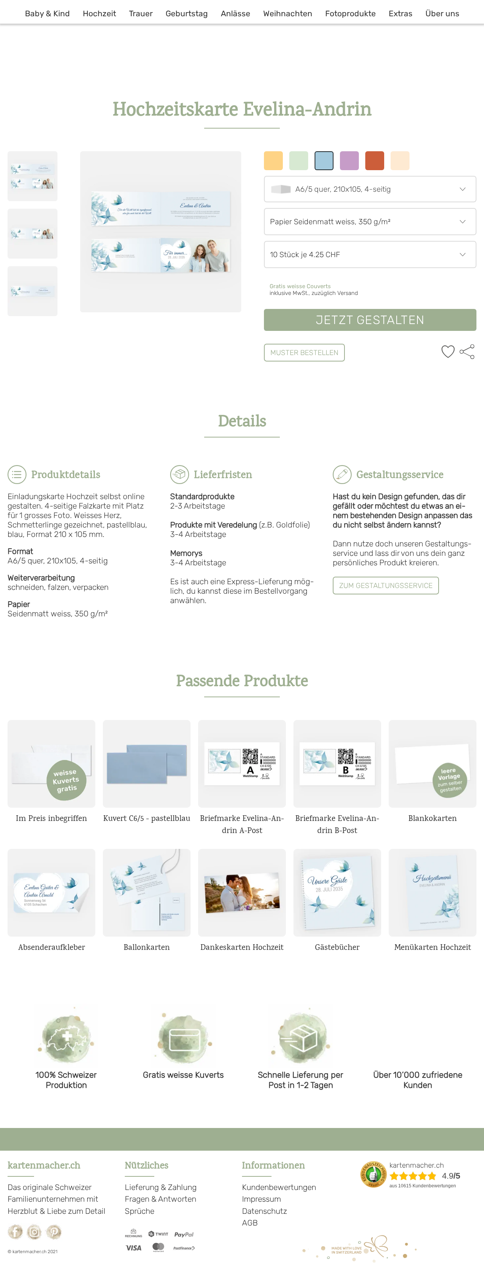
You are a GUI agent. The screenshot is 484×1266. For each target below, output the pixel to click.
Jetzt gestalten (370, 320)
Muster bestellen (304, 352)
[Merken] (448, 352)
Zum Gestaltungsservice (386, 585)
